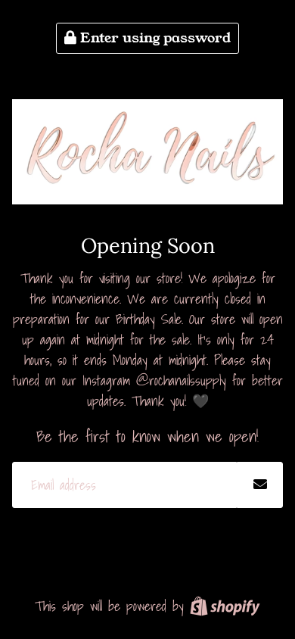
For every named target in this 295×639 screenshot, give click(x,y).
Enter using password (153, 38)
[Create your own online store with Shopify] (225, 606)
